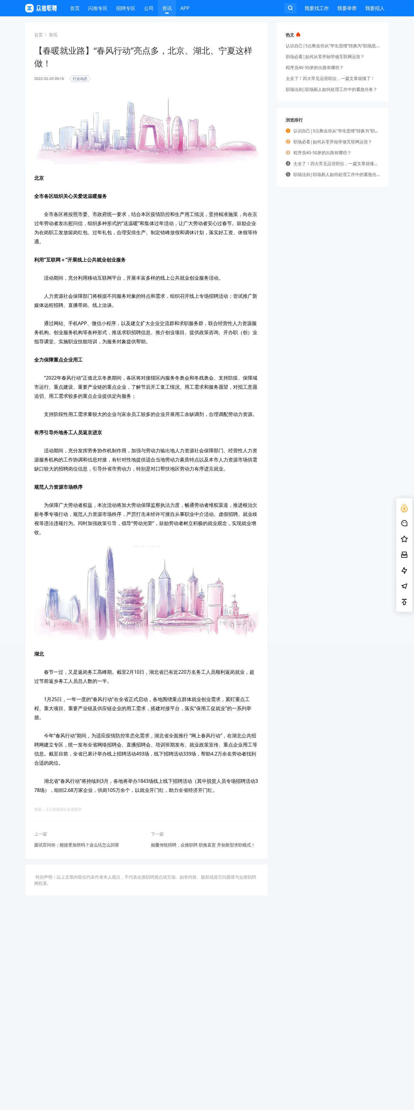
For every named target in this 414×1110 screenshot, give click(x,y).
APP (184, 8)
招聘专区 (125, 8)
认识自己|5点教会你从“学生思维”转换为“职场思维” (333, 45)
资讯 (167, 8)
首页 (75, 8)
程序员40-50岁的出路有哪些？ (315, 67)
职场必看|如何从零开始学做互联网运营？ (325, 56)
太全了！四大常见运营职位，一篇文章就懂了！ (330, 78)
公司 (149, 8)
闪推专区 (98, 8)
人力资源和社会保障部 (63, 809)
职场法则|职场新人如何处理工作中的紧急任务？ (331, 89)
